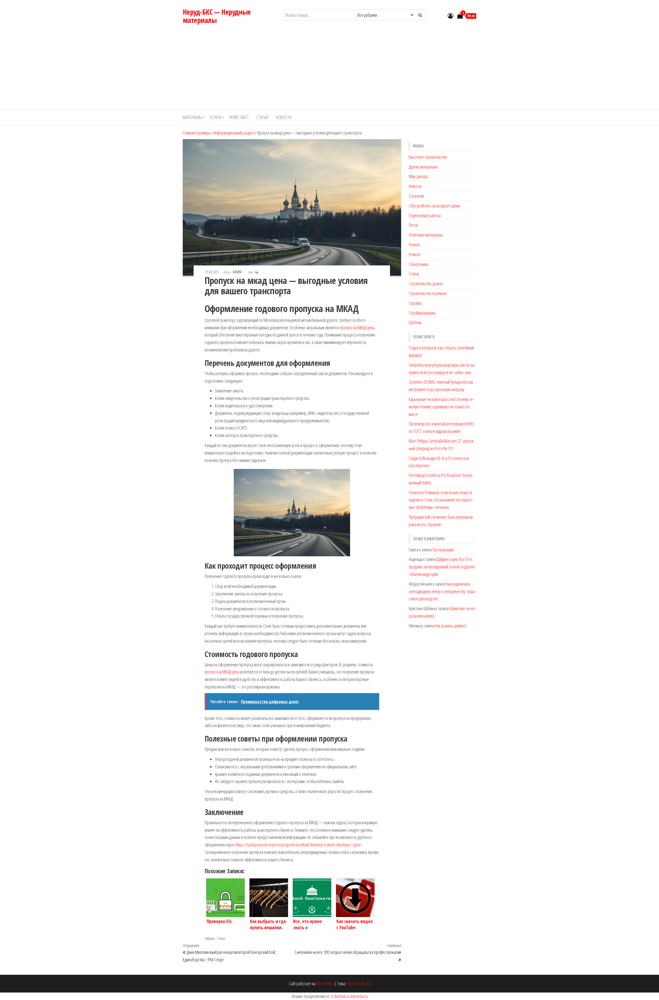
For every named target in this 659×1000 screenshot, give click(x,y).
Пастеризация (443, 550)
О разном (416, 196)
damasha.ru (359, 996)
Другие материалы (423, 167)
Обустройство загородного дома (434, 206)
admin (237, 272)
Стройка (415, 303)
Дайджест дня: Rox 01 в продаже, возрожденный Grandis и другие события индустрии (442, 566)
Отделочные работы (425, 215)
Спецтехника (418, 264)
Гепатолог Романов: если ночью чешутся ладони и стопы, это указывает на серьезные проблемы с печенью (441, 499)
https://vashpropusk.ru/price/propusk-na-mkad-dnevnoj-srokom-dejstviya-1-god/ (298, 845)
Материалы (192, 117)
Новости (283, 117)
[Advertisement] (329, 71)
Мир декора (418, 176)
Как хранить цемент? (450, 626)
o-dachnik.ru (340, 996)
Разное (414, 244)
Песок (413, 225)
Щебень (415, 322)
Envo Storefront (358, 983)
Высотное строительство (428, 157)
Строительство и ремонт (428, 293)
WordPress (325, 983)
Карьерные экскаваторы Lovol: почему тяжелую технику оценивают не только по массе (441, 406)
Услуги (215, 117)
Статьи (262, 117)
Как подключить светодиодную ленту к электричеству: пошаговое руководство (442, 591)
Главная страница (196, 133)
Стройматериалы (422, 313)
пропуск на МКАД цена (357, 327)
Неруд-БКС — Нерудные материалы (217, 16)
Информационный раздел (233, 133)
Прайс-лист (239, 117)
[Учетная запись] (450, 15)
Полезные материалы (426, 235)
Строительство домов (426, 283)
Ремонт (414, 254)
